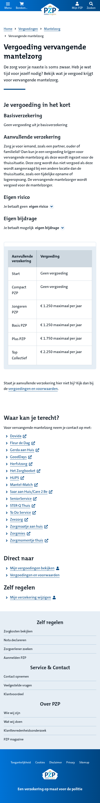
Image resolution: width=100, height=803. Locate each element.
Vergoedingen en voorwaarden (35, 575)
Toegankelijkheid (21, 762)
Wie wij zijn (12, 713)
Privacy (70, 762)
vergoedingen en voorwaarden (33, 388)
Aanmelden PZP (15, 658)
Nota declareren (15, 640)
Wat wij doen (13, 722)
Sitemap (84, 762)
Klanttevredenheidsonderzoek (25, 730)
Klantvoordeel (14, 694)
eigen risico (38, 206)
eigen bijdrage (47, 227)
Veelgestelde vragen (18, 685)
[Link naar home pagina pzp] (50, 10)
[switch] (91, 5)
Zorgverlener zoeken (18, 649)
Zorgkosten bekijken (18, 631)
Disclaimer (55, 762)
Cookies (40, 762)
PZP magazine (13, 739)
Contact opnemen (16, 676)
